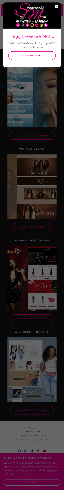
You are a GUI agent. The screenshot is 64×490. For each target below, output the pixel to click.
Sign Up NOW (32, 55)
